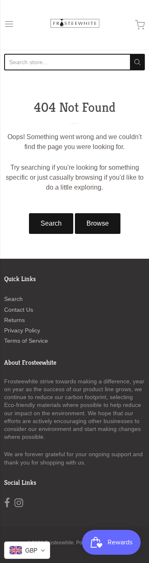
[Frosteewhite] (74, 25)
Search (51, 223)
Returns (14, 320)
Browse (98, 223)
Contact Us (18, 309)
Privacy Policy (22, 330)
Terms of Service (26, 340)
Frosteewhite (59, 543)
